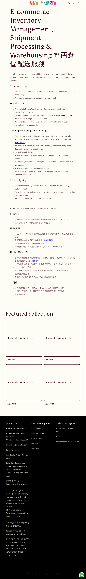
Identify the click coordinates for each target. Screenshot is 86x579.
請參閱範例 (48, 240)
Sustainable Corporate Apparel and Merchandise (45, 574)
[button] (6, 3)
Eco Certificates (37, 438)
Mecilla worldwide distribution (67, 441)
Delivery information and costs (65, 430)
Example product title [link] (20, 338)
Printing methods (37, 428)
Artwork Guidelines (38, 433)
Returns (59, 436)
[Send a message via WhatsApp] (82, 575)
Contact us (35, 449)
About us (34, 444)
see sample (67, 115)
